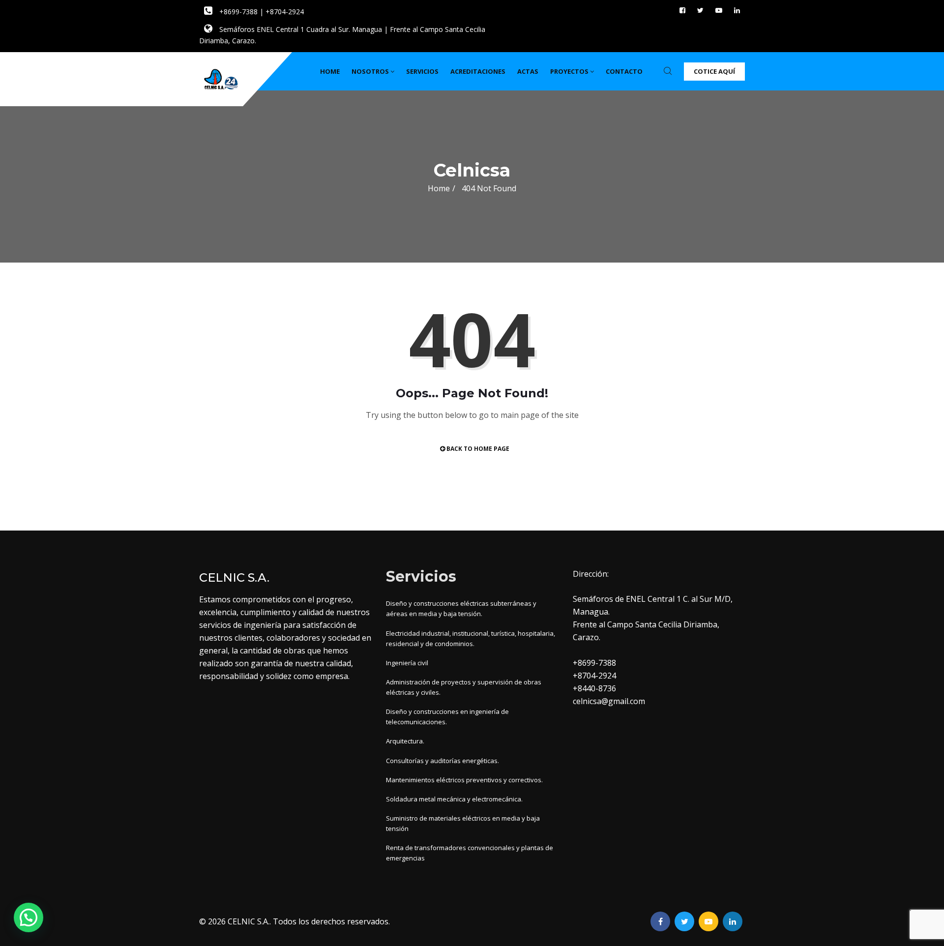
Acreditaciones (477, 71)
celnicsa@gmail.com (609, 701)
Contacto (624, 71)
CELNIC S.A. (248, 921)
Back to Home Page (477, 448)
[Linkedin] (737, 10)
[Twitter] (700, 10)
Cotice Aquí (714, 71)
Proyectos (569, 71)
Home (330, 71)
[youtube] (718, 10)
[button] (28, 917)
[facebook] (682, 10)
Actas (527, 71)
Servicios (422, 71)
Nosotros (370, 71)
